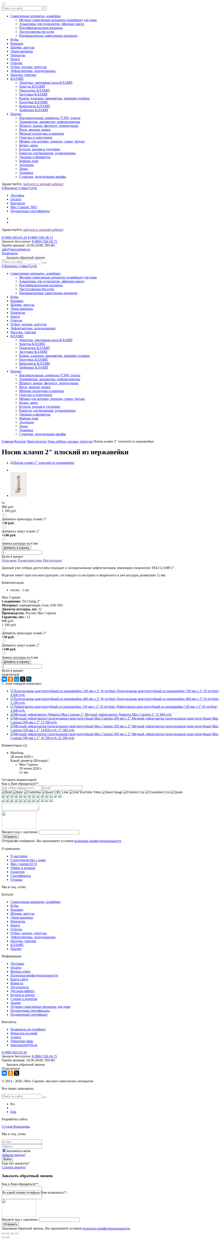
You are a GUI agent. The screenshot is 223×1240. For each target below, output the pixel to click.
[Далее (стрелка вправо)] (8, 1237)
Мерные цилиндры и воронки (41, 133)
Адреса (15, 1037)
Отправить (10, 836)
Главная (8, 441)
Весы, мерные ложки (35, 129)
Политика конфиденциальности (34, 975)
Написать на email (23, 1033)
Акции (15, 1003)
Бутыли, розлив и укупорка (39, 149)
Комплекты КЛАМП (34, 106)
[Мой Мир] (16, 679)
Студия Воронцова (16, 1126)
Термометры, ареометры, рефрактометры (49, 122)
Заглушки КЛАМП (33, 94)
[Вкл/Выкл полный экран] (12, 1233)
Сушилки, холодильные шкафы (42, 176)
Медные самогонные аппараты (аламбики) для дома (58, 20)
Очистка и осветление (35, 137)
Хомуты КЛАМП (32, 86)
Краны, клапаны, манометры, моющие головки (54, 98)
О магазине (18, 856)
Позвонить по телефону (28, 1029)
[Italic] (18, 792)
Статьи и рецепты (23, 999)
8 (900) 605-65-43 (14, 237)
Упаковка (26, 173)
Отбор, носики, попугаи (28, 67)
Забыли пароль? (13, 1155)
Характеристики (30, 560)
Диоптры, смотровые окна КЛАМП (46, 82)
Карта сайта (19, 979)
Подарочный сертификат (29, 1014)
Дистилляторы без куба (36, 32)
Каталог (20, 441)
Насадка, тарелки (23, 75)
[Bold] (7, 792)
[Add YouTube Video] (85, 792)
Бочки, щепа (28, 145)
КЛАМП (17, 79)
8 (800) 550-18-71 (40, 237)
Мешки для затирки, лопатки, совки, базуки (52, 141)
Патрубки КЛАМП (33, 102)
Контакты (17, 203)
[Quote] (176, 792)
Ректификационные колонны (41, 28)
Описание (9, 560)
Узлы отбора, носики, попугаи (70, 441)
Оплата (15, 199)
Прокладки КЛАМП (34, 90)
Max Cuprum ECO (23, 864)
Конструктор (36, 441)
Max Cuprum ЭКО (23, 207)
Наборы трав (28, 161)
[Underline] (32, 792)
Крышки (16, 43)
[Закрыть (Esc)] (3, 1233)
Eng (13, 1112)
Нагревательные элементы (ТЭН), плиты (49, 118)
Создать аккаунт (14, 1167)
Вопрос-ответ (20, 971)
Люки (23, 169)
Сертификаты (20, 876)
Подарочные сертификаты (30, 211)
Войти (7, 1159)
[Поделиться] (8, 1233)
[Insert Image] (112, 792)
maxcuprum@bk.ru (23, 1045)
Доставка (17, 195)
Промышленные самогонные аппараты (48, 35)
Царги (15, 59)
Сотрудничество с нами (28, 860)
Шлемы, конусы (22, 47)
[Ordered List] (133, 792)
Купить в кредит (22, 995)
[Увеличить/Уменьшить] (16, 1233)
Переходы (17, 55)
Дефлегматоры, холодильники (33, 71)
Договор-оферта (22, 991)
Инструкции (52, 560)
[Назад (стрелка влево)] (3, 1237)
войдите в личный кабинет (43, 184)
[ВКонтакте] (4, 679)
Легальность (19, 987)
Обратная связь (21, 1041)
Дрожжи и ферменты (35, 157)
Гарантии (17, 872)
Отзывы (16, 879)
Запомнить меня (18, 1151)
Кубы (14, 39)
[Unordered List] (157, 792)
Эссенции (26, 165)
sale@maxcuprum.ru (16, 249)
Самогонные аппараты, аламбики (35, 16)
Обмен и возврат (22, 868)
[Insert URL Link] (55, 792)
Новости (16, 983)
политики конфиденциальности (97, 841)
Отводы (16, 63)
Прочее (15, 114)
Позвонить (10, 253)
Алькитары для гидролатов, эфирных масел (51, 24)
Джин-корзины (21, 51)
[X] (22, 679)
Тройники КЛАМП (33, 110)
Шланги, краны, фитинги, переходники (48, 126)
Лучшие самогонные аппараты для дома (40, 1006)
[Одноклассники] (10, 679)
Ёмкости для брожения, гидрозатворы (47, 153)
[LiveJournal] (28, 679)
